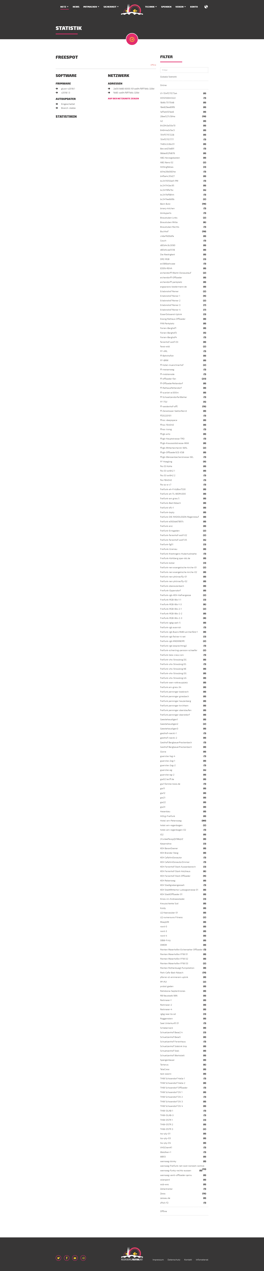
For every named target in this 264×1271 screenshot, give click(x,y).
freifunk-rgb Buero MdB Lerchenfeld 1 (179, 632)
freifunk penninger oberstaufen (175, 710)
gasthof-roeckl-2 (168, 738)
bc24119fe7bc (167, 190)
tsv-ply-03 (165, 1138)
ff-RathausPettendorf (171, 388)
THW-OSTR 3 (166, 1129)
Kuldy (163, 908)
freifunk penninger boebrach (174, 691)
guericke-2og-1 (167, 761)
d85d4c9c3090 (167, 245)
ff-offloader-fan (168, 378)
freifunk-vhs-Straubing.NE (173, 669)
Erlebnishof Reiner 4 (170, 309)
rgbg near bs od (168, 1014)
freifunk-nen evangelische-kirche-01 (178, 567)
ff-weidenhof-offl (169, 406)
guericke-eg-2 (167, 774)
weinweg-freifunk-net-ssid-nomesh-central (182, 1166)
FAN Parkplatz (167, 323)
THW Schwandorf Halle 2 (172, 1083)
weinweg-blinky (168, 1161)
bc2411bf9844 (167, 194)
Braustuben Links (168, 217)
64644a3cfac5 (167, 130)
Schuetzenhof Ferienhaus (173, 1041)
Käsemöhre (165, 843)
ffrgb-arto (165, 434)
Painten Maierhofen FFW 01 (174, 954)
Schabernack (166, 1028)
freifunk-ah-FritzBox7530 (173, 489)
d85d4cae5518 (167, 250)
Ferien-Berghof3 (168, 332)
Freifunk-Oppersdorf (170, 590)
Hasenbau (165, 811)
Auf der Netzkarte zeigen (123, 98)
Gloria (163, 751)
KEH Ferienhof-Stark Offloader (175, 876)
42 (161, 121)
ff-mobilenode (167, 374)
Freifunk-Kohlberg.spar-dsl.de (175, 558)
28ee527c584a (167, 116)
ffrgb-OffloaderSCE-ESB (172, 452)
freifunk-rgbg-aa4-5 (170, 622)
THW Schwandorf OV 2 (171, 1097)
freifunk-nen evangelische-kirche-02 (178, 572)
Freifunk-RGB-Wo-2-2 (171, 613)
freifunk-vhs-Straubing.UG (173, 678)
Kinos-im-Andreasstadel (172, 899)
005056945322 (168, 98)
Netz (63, 6)
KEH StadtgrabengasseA (172, 885)
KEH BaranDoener (169, 848)
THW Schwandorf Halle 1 (172, 1078)
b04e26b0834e (168, 171)
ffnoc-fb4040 (167, 425)
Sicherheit (110, 6)
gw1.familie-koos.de (170, 784)
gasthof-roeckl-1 (168, 733)
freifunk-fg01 (166, 544)
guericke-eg (166, 770)
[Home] (132, 9)
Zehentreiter (166, 1189)
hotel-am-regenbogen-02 (173, 830)
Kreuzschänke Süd (169, 903)
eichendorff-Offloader (171, 277)
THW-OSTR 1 (166, 1120)
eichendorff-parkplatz (171, 282)
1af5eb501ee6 (167, 112)
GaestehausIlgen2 (169, 724)
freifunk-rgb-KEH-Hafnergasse (175, 595)
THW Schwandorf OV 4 (171, 1106)
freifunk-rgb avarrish (170, 627)
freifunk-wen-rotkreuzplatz (174, 682)
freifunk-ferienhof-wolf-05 (173, 540)
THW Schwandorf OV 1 (171, 1092)
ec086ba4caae (167, 263)
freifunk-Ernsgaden (170, 530)
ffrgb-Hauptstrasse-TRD (172, 438)
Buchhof (164, 231)
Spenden (166, 6)
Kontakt (188, 1259)
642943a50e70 (167, 125)
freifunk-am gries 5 (169, 498)
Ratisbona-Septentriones (172, 991)
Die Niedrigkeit (167, 254)
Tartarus (164, 1064)
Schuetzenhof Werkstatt (172, 1055)
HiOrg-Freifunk (167, 816)
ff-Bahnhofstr (167, 355)
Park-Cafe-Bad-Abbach (171, 972)
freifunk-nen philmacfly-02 (173, 581)
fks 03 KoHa (166, 466)
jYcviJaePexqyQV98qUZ (171, 839)
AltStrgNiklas (166, 167)
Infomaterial (202, 1259)
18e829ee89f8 (167, 107)
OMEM (163, 945)
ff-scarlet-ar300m (169, 392)
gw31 (162, 807)
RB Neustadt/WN (168, 995)
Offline (163, 1211)
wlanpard (165, 1179)
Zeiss (162, 1193)
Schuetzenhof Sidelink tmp (173, 1046)
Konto (194, 6)
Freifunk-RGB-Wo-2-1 (171, 609)
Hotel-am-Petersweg (171, 820)
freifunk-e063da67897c (172, 521)
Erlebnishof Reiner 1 (170, 296)
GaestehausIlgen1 (169, 719)
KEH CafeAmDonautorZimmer (175, 862)
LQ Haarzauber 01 (169, 912)
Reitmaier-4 (166, 1009)
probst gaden (166, 986)
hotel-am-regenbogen (171, 825)
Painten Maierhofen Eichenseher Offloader (181, 949)
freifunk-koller (167, 563)
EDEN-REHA (166, 268)
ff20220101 (165, 415)
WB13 (163, 1156)
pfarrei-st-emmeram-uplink (174, 977)
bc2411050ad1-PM (169, 181)
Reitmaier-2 (166, 1005)
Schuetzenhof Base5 (170, 1037)
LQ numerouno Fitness (171, 917)
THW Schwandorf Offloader (174, 1087)
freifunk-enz (166, 526)
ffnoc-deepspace (168, 420)
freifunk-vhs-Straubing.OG (173, 673)
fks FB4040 (166, 480)
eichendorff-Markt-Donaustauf (175, 273)
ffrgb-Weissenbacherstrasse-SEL (176, 457)
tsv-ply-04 (165, 1143)
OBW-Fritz (165, 940)
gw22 (163, 802)
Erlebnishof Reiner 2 (170, 300)
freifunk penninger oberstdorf (175, 714)
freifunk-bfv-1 (167, 507)
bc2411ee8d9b (167, 199)
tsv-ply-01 (165, 1133)
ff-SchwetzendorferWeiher (173, 397)
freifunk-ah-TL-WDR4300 (173, 494)
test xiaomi (165, 1074)
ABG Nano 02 (166, 162)
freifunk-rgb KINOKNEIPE (172, 641)
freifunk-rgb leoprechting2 (173, 645)
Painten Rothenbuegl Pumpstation (177, 968)
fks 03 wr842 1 (167, 470)
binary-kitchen (167, 208)
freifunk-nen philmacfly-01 (173, 576)
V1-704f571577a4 (168, 93)
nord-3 (163, 931)
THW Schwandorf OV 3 (171, 1101)
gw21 (162, 797)
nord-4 (163, 935)
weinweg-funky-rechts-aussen (175, 1170)
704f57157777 (167, 139)
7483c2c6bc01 (167, 144)
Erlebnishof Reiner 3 (170, 305)
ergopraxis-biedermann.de (173, 286)
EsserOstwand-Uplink (171, 314)
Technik (150, 6)
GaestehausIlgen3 (169, 728)
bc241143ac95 (167, 185)
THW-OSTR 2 (166, 1124)
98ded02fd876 (167, 153)
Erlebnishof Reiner (169, 291)
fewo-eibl (165, 346)
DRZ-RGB (164, 259)
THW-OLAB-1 (166, 1110)
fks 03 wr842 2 (167, 475)
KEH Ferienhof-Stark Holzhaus (175, 871)
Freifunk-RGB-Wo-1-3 (171, 604)
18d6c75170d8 (167, 102)
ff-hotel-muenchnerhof (171, 365)
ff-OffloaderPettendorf (171, 383)
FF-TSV (163, 401)
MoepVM (164, 922)
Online (163, 85)
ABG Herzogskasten (170, 157)
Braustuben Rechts (169, 227)
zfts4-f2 (164, 1202)
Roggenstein (166, 1018)
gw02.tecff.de (167, 779)
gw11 (162, 788)
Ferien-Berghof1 (168, 328)
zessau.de (165, 1198)
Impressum (158, 1259)
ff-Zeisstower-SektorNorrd (173, 411)
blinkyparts (165, 213)
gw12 (162, 793)
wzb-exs (164, 1184)
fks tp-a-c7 (165, 484)
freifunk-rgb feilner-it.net (172, 636)
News (76, 6)
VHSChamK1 (166, 1147)
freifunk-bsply (167, 512)
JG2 (161, 834)
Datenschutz (174, 1259)
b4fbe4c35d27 (167, 176)
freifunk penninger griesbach (174, 696)
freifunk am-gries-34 (170, 687)
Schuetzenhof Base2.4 (171, 1032)
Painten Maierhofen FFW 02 (174, 958)
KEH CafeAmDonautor (171, 857)
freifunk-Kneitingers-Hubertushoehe (178, 553)
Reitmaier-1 (165, 1000)
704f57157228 (167, 134)
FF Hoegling (166, 461)
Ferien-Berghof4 (168, 337)
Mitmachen (90, 6)
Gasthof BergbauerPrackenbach (176, 742)
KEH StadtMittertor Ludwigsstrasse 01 (179, 889)
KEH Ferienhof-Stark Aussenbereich (178, 866)
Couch (163, 240)
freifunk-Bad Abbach (170, 503)
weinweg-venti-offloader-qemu (176, 1175)
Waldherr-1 (165, 1152)
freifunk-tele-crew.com (172, 655)
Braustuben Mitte (169, 222)
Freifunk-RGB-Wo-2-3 (171, 618)
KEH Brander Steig (169, 853)
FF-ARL (163, 351)
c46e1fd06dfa (167, 236)
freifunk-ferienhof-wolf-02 (173, 535)
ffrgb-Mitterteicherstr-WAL (173, 448)
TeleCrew (164, 1069)
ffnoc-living (166, 429)
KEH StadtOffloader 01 (171, 894)
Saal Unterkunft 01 (169, 1023)
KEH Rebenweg (167, 880)
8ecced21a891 (167, 148)
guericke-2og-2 (168, 765)
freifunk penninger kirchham (174, 705)
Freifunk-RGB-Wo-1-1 (170, 599)
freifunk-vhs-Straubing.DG (173, 659)
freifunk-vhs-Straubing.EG (173, 664)
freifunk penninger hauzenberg (175, 701)
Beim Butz (165, 204)
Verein (179, 6)
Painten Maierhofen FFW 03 (174, 963)
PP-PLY (163, 982)
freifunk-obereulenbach (172, 586)
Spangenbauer (167, 1060)
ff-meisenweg (167, 369)
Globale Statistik (168, 76)
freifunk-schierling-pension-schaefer (178, 650)
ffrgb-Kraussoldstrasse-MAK (174, 443)
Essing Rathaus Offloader (172, 319)
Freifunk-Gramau (168, 549)
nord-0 (163, 926)
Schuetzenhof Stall (169, 1050)
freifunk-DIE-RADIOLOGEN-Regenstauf (179, 517)
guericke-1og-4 (167, 756)
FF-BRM (164, 360)
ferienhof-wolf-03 (169, 342)
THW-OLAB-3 (167, 1115)
